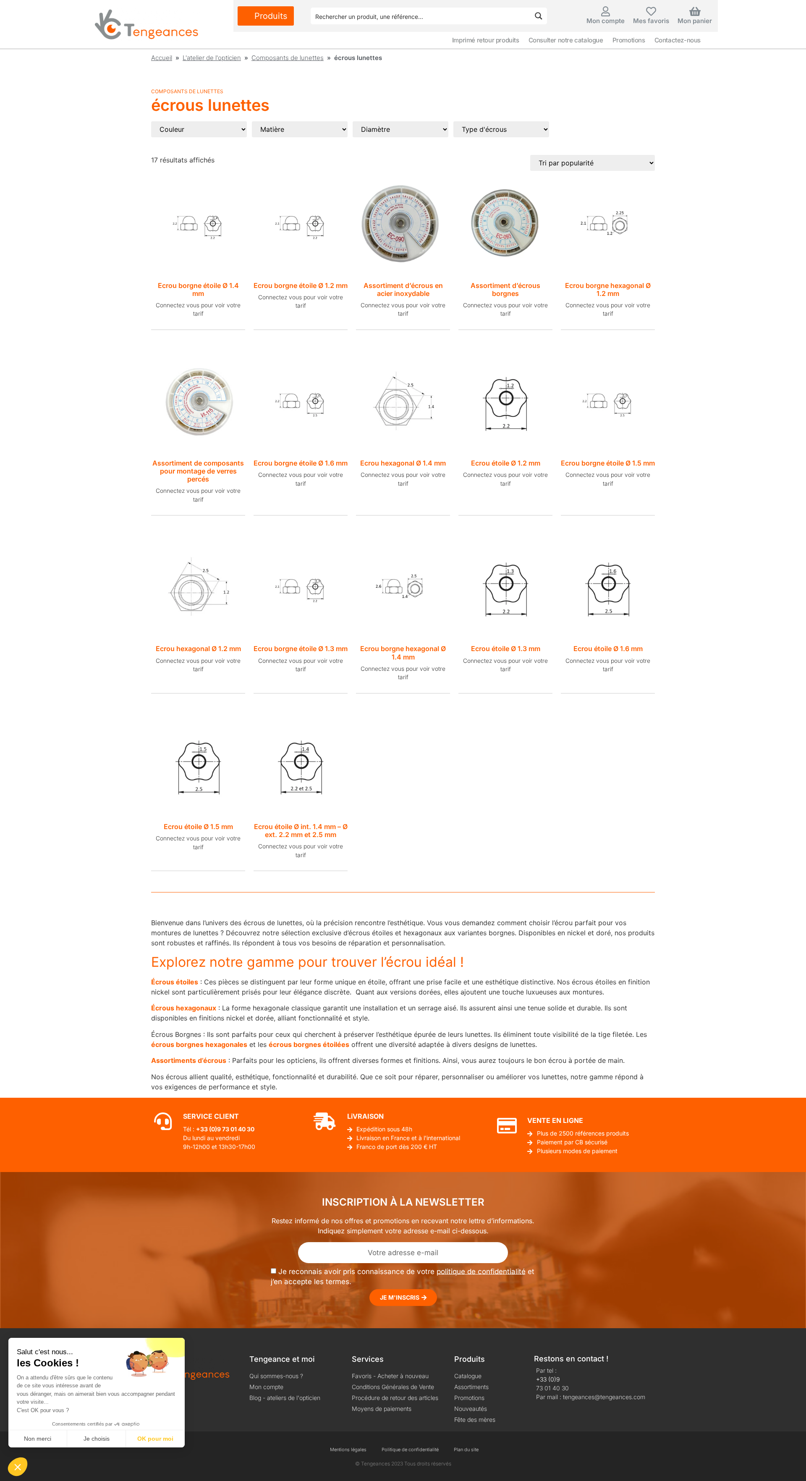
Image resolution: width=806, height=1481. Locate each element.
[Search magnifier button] (538, 16)
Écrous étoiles (174, 982)
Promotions (628, 40)
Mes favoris (651, 21)
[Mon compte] (606, 11)
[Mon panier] (695, 11)
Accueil (161, 58)
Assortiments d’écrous (188, 1060)
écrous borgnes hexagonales (199, 1044)
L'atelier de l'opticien (212, 58)
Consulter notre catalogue (566, 40)
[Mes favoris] (651, 11)
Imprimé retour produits (485, 40)
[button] (18, 1467)
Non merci (37, 1438)
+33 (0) (206, 1129)
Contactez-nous (677, 40)
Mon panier (695, 21)
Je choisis (97, 1438)
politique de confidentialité (481, 1271)
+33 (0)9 (548, 1379)
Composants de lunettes (287, 58)
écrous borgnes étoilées (309, 1044)
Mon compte (605, 21)
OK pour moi (155, 1438)
